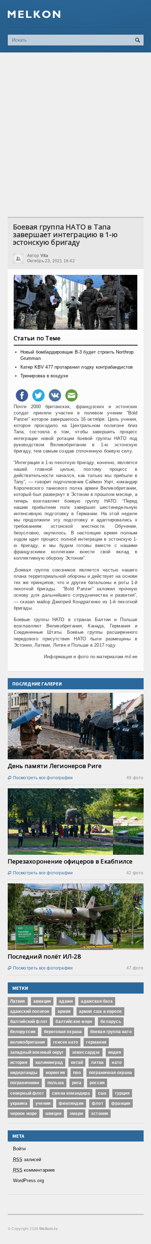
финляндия (71, 1103)
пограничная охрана (110, 1072)
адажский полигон (30, 1011)
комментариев (34, 1170)
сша (102, 1093)
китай (77, 1062)
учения (43, 1103)
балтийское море (73, 1021)
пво (77, 1072)
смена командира (71, 1093)
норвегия (55, 1072)
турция (122, 1093)
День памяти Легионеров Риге (55, 766)
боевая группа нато (111, 1031)
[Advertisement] (75, 134)
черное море (23, 1113)
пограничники (24, 1082)
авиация (42, 1001)
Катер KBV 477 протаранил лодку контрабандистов (76, 367)
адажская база (96, 1001)
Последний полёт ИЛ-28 (44, 956)
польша (55, 1082)
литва (97, 1062)
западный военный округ (37, 1052)
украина (18, 1103)
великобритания (27, 1042)
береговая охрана (63, 1031)
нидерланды (24, 1072)
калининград (49, 1062)
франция (120, 1103)
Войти (19, 1148)
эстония (99, 1113)
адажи (66, 1001)
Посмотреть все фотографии (40, 777)
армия (64, 1011)
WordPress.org (28, 1180)
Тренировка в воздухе (44, 375)
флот (97, 1103)
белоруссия (23, 1031)
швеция (53, 1113)
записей (27, 1159)
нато (117, 1062)
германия (96, 1042)
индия (114, 1052)
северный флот (27, 1093)
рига (76, 1082)
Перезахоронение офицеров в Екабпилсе (70, 861)
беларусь (110, 1021)
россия (97, 1082)
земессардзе (86, 1052)
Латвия (17, 1001)
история (18, 1062)
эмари (76, 1113)
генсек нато (65, 1042)
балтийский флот (29, 1021)
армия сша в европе (100, 1011)
